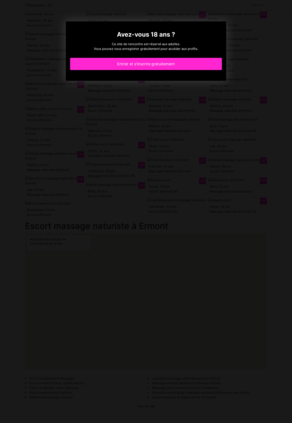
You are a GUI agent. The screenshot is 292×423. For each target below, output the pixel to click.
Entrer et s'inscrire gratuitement (146, 64)
